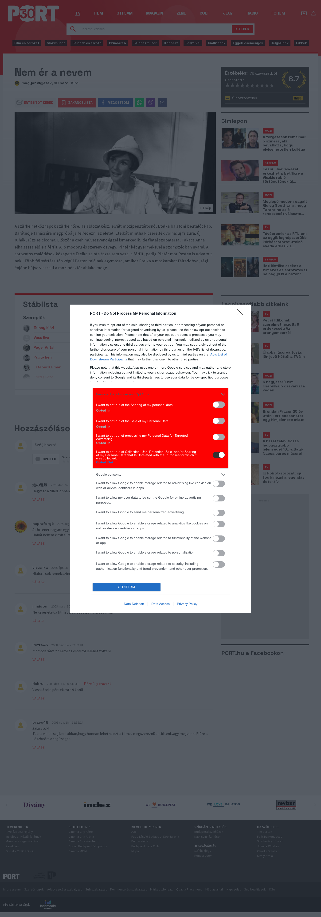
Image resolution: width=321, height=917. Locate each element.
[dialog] (160, 459)
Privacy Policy (187, 604)
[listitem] (160, 394)
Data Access (160, 604)
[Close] (241, 313)
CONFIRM (126, 587)
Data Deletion (134, 604)
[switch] (219, 404)
